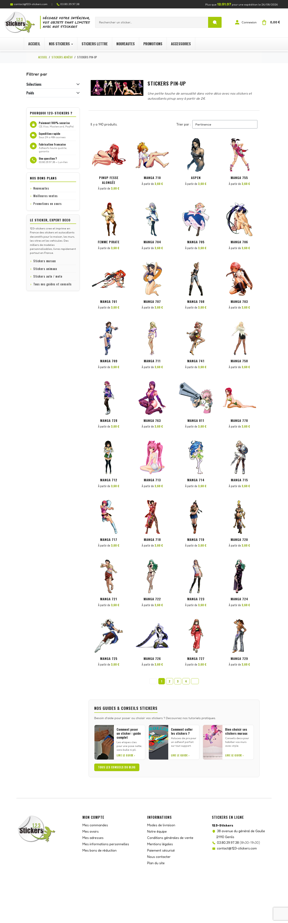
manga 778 (239, 420)
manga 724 (239, 599)
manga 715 (239, 480)
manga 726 (152, 658)
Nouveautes (41, 188)
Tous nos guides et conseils (52, 284)
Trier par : (183, 124)
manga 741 (196, 360)
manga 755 (239, 177)
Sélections (34, 84)
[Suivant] (195, 681)
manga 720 (239, 539)
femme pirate (109, 241)
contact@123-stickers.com (30, 4)
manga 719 (195, 539)
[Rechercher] (215, 22)
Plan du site (156, 863)
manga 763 (152, 420)
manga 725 (108, 658)
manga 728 (108, 420)
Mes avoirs (90, 831)
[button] (122, 145)
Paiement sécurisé (161, 850)
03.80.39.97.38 (69, 4)
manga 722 (152, 599)
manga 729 (239, 658)
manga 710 (152, 177)
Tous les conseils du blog (117, 767)
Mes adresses (93, 838)
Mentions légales (160, 844)
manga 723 (196, 599)
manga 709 (108, 360)
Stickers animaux (45, 268)
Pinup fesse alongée (108, 180)
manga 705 (196, 241)
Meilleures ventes (45, 196)
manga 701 (108, 301)
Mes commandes (95, 825)
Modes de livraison (161, 825)
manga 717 (108, 539)
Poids (30, 92)
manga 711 (152, 360)
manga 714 (196, 480)
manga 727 (196, 658)
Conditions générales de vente (170, 838)
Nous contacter (159, 857)
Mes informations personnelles (105, 844)
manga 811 (195, 420)
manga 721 (108, 599)
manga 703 (239, 301)
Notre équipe (157, 831)
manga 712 (108, 480)
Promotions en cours (47, 203)
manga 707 (152, 301)
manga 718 (152, 539)
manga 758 (239, 360)
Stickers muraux (44, 261)
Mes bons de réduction (99, 850)
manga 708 (196, 301)
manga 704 (152, 241)
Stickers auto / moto (47, 276)
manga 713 (152, 480)
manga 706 (239, 241)
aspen (196, 177)
